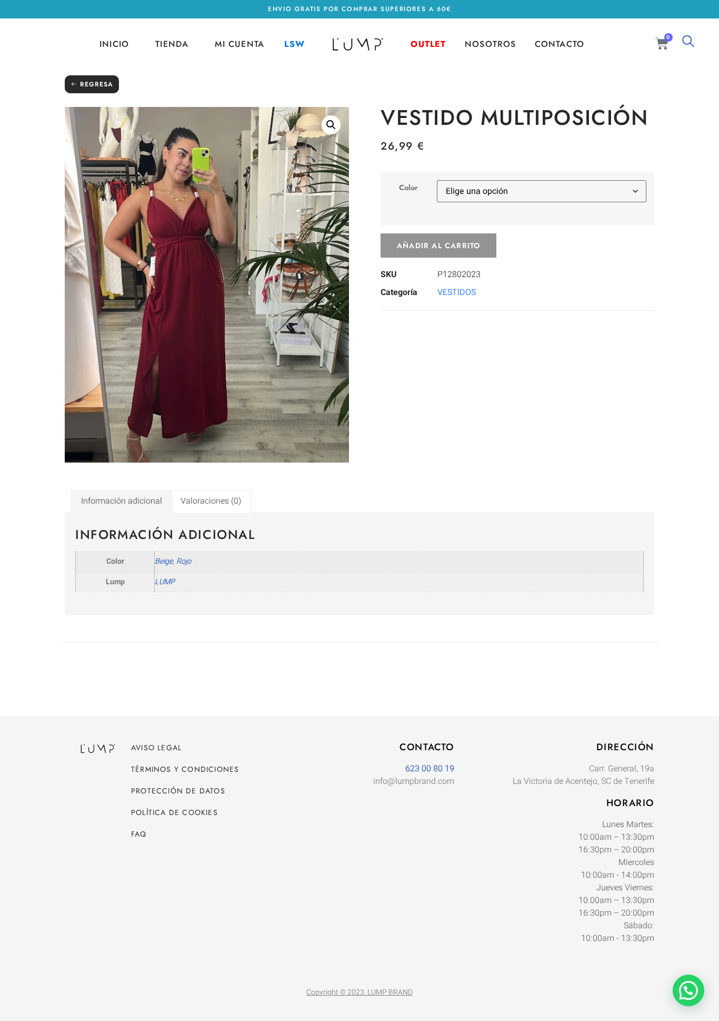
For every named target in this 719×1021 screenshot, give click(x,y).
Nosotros (490, 44)
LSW (294, 44)
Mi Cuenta (239, 44)
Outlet (428, 44)
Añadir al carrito (438, 245)
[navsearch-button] (688, 44)
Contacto (560, 44)
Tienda (171, 44)
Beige (164, 561)
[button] (331, 124)
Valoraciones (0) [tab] (211, 501)
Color (408, 187)
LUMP (165, 581)
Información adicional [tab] (121, 501)
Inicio (114, 44)
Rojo (183, 561)
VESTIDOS (456, 292)
